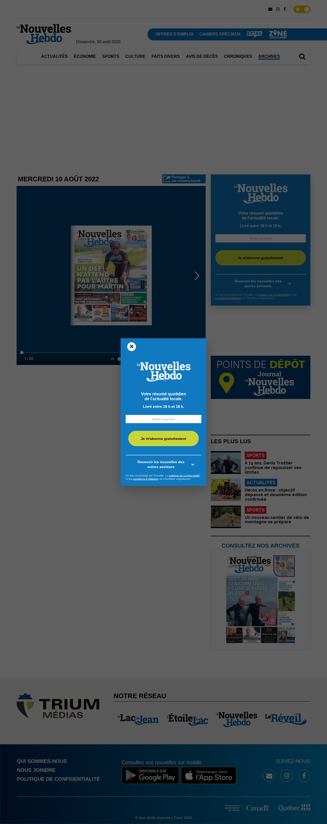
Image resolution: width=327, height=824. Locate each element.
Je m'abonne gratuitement (163, 439)
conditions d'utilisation (146, 478)
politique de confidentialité (184, 475)
